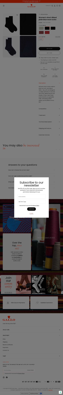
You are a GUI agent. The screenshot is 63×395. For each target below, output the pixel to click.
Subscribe (31, 209)
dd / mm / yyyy (22, 201)
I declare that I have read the (29, 205)
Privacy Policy (36, 205)
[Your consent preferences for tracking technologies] (60, 392)
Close (31, 213)
